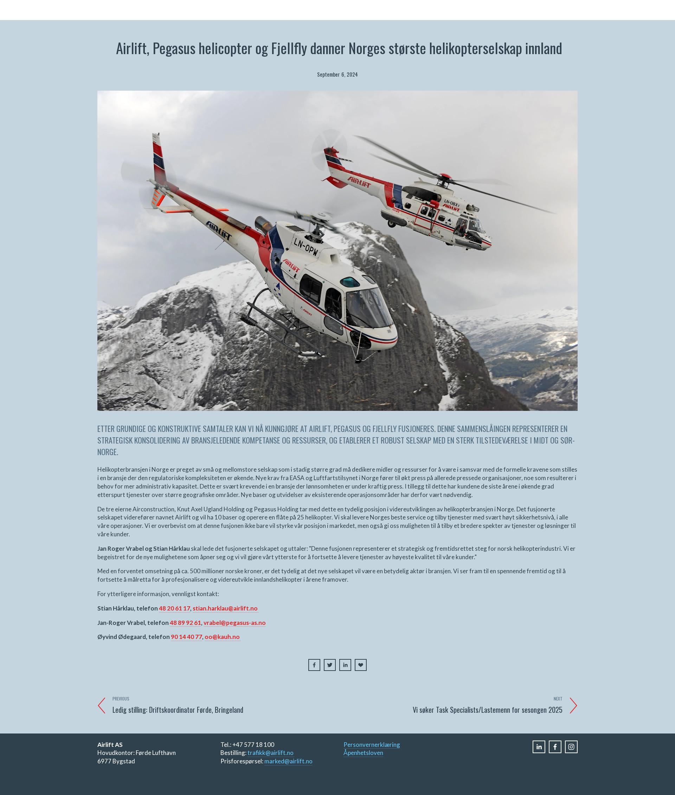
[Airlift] (571, 747)
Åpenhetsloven (363, 752)
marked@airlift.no (288, 761)
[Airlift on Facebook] (555, 747)
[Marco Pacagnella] (539, 747)
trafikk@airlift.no (271, 752)
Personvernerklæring (371, 744)
